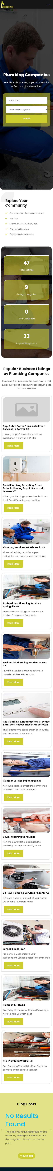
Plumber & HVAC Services (23, 223)
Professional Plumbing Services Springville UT (22, 605)
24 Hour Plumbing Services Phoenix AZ (26, 893)
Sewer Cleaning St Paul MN (19, 837)
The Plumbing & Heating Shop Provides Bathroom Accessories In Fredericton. (26, 723)
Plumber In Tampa (14, 1005)
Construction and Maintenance (27, 213)
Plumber (14, 218)
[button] (50, 1130)
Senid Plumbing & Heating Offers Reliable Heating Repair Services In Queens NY (23, 488)
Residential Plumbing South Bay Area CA (25, 664)
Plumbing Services (19, 229)
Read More (13, 445)
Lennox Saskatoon (14, 949)
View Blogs (26, 1156)
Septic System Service (22, 234)
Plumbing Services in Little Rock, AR (24, 547)
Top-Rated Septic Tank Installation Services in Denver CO (24, 427)
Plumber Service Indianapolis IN (22, 780)
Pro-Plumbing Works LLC (18, 1061)
